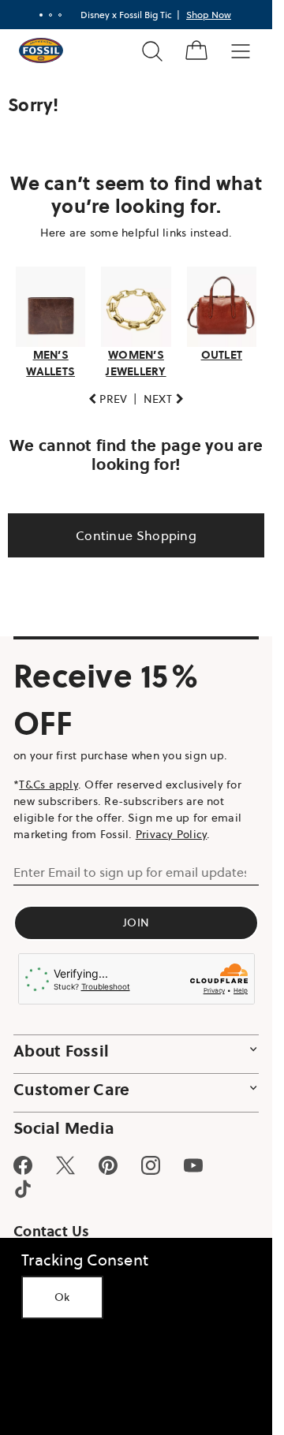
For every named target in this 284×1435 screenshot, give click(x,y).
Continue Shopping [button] (136, 535)
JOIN (136, 922)
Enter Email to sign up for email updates (129, 872)
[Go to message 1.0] (41, 15)
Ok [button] (62, 1297)
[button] (108, 399)
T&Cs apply (48, 784)
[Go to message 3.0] (60, 15)
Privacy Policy (171, 834)
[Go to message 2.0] (50, 15)
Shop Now (208, 14)
